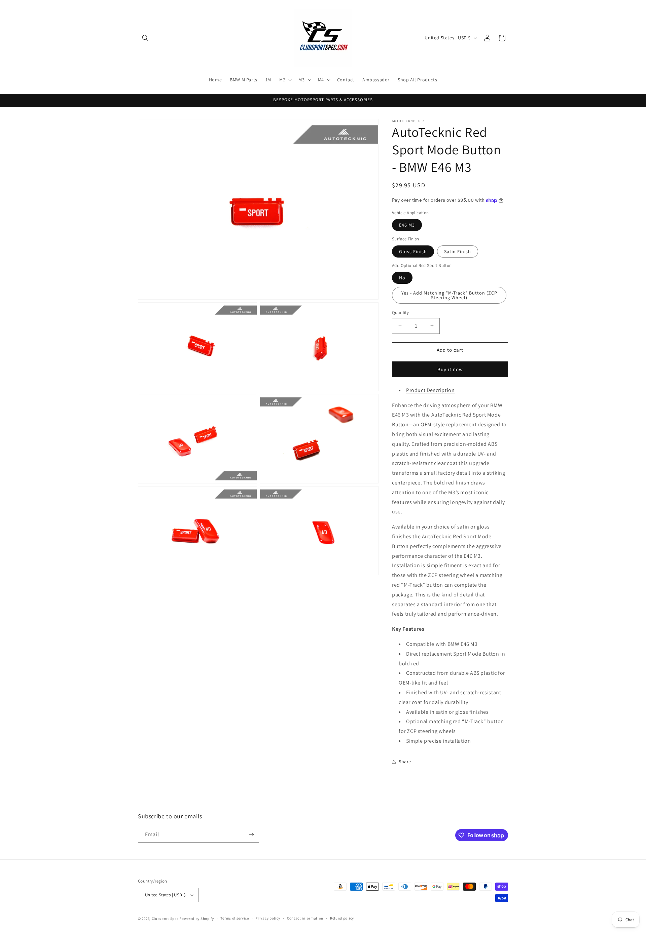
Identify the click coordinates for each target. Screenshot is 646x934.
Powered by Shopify (196, 918)
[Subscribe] (251, 835)
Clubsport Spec (165, 918)
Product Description (430, 390)
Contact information (305, 918)
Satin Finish (457, 251)
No (402, 278)
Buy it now (450, 369)
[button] (145, 38)
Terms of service (234, 918)
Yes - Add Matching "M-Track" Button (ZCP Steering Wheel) (449, 295)
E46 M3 (407, 225)
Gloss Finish (413, 251)
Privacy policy (267, 918)
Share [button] (405, 761)
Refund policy (342, 918)
